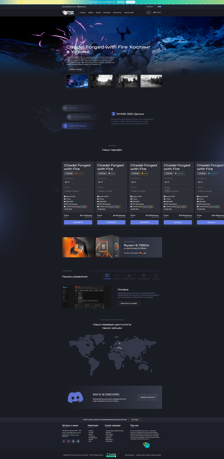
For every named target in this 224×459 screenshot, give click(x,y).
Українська (149, 6)
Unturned (108, 437)
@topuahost (82, 6)
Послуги (91, 432)
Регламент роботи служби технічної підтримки (148, 455)
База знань (106, 12)
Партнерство (117, 12)
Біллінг (91, 434)
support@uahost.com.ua (70, 6)
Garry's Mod (109, 441)
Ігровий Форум (93, 437)
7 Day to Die (109, 436)
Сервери (90, 12)
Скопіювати (130, 2)
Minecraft (108, 432)
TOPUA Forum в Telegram (70, 435)
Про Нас (91, 439)
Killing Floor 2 (109, 439)
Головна (82, 12)
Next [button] (167, 189)
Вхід (149, 12)
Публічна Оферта (129, 455)
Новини (98, 12)
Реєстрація (158, 12)
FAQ (90, 441)
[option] (77, 81)
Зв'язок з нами (129, 12)
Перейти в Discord (148, 397)
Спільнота (92, 436)
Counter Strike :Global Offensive (114, 430)
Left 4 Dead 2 (109, 434)
